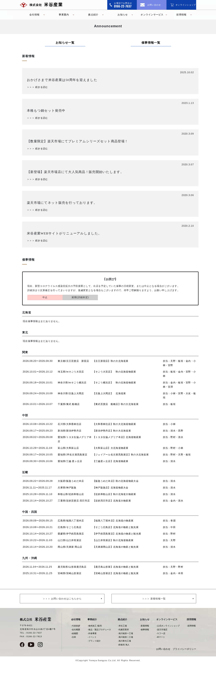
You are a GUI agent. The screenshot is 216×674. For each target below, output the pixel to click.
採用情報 (181, 14)
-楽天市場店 (161, 629)
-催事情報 (144, 629)
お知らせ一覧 (65, 42)
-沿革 (73, 637)
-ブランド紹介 (94, 641)
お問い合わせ (163, 649)
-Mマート (160, 637)
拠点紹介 (93, 14)
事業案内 (64, 14)
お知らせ (123, 14)
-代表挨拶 (75, 626)
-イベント (92, 637)
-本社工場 (122, 626)
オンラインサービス (152, 14)
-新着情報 (144, 626)
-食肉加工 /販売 (95, 626)
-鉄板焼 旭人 (123, 644)
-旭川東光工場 (124, 641)
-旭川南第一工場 (125, 633)
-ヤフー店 (160, 633)
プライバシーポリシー (184, 649)
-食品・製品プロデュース (99, 629)
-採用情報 (191, 626)
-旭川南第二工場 (125, 637)
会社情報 (34, 14)
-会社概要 (75, 629)
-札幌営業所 (123, 629)
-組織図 (74, 633)
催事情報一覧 (151, 42)
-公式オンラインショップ (168, 626)
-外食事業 (92, 633)
